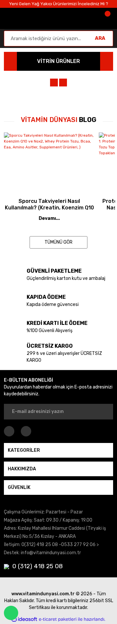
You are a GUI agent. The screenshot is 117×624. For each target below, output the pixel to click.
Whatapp (11, 613)
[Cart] (106, 18)
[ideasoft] (24, 619)
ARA (100, 38)
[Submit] (104, 411)
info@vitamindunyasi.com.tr (51, 553)
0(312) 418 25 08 (39, 544)
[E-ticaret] (58, 619)
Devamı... (49, 218)
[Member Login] (87, 18)
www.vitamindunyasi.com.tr (43, 594)
